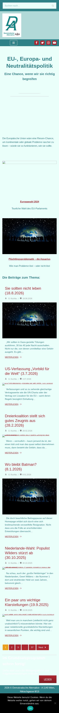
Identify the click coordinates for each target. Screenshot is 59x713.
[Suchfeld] (52, 5)
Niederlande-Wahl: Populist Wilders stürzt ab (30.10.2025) (27, 553)
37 (32, 647)
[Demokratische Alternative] (12, 25)
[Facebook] (36, 43)
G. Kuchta (12, 298)
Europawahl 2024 (29, 201)
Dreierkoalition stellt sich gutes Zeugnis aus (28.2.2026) (25, 420)
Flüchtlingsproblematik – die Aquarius (29, 259)
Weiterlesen (11, 357)
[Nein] (55, 703)
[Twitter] (42, 43)
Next (41, 647)
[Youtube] (54, 43)
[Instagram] (48, 43)
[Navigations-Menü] (13, 42)
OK (30, 708)
